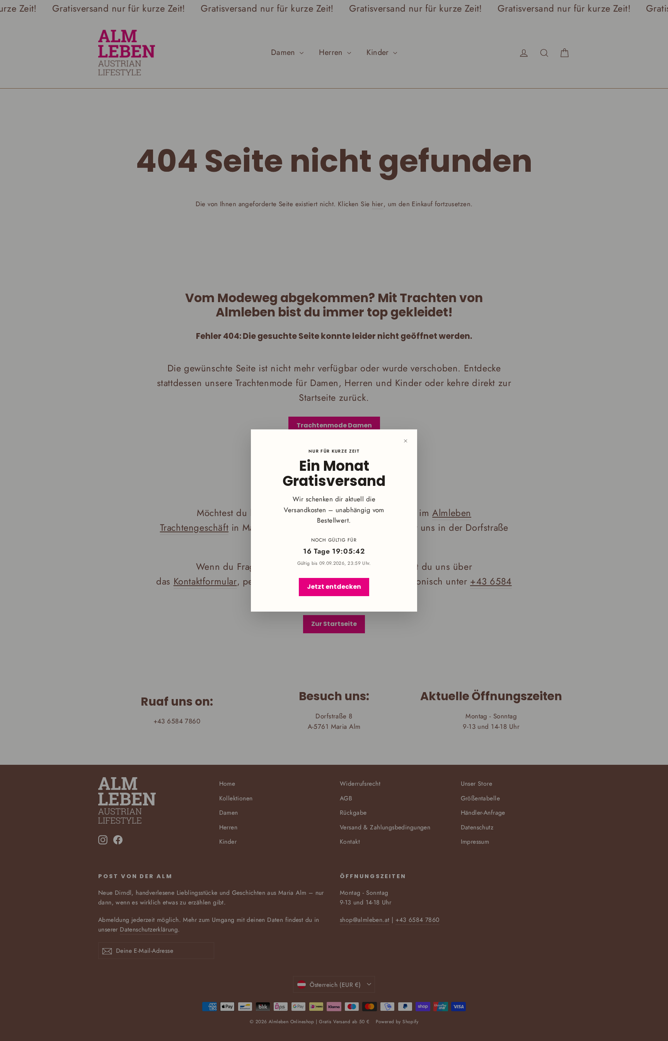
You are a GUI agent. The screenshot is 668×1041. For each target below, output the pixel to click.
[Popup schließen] (405, 441)
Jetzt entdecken (334, 586)
